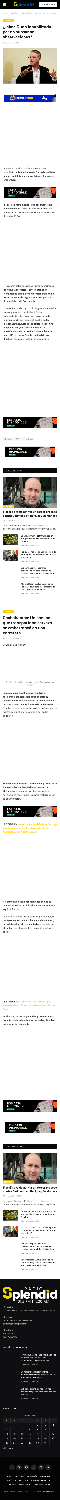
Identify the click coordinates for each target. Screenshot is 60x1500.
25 (53, 1438)
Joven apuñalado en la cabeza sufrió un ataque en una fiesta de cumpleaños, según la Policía (38, 1358)
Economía (32, 1476)
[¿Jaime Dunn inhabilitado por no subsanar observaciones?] (30, 66)
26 (7, 1443)
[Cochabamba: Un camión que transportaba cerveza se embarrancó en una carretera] (30, 661)
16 (38, 1434)
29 (30, 1443)
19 (7, 1438)
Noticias (23, 1480)
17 (45, 1434)
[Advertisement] (30, 136)
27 (14, 1443)
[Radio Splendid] (24, 4)
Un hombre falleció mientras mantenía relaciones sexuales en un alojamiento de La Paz (38, 1375)
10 (45, 1429)
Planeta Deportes (40, 1480)
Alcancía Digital (49, 1491)
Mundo (12, 1485)
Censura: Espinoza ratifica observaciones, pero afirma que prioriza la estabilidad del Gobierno (38, 571)
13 (14, 1434)
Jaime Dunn (28, 439)
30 (37, 1443)
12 (7, 1434)
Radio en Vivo (48, 5)
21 (22, 1438)
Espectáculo (25, 1485)
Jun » (11, 1448)
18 (53, 1434)
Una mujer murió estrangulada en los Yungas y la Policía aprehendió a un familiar (39, 539)
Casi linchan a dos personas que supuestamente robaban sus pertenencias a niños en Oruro (29, 1005)
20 (14, 1438)
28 (22, 1443)
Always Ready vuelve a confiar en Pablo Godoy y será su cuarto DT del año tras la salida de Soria (38, 587)
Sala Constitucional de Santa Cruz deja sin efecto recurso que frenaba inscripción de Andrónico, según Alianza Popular (30, 828)
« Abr (5, 1448)
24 (45, 1438)
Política (11, 1480)
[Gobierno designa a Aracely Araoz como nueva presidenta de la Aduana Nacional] (10, 1392)
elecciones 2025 (11, 439)
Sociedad (20, 1476)
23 (37, 1438)
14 (22, 1434)
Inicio (9, 1476)
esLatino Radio (43, 1485)
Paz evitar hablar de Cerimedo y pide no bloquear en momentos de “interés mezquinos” (39, 555)
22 (30, 1438)
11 (53, 1429)
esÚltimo (8, 20)
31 (45, 1443)
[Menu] (4, 4)
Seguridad (45, 1476)
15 (30, 1434)
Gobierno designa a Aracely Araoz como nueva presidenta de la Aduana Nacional (38, 1392)
